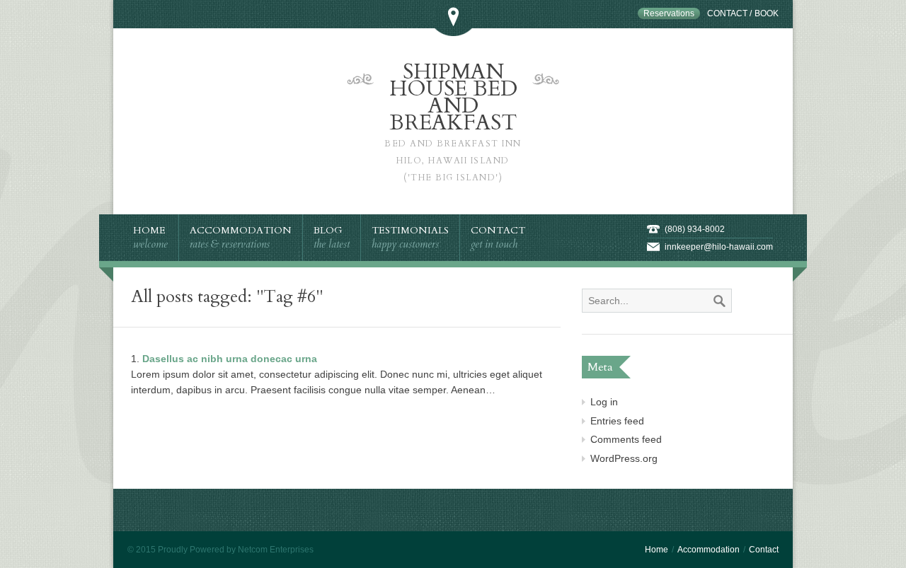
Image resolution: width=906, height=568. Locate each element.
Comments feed (626, 439)
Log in (604, 401)
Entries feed (617, 421)
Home (656, 550)
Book (767, 13)
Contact (727, 13)
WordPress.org (624, 458)
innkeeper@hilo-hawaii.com (719, 247)
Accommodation (708, 550)
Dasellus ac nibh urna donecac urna (229, 358)
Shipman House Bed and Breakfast (453, 120)
